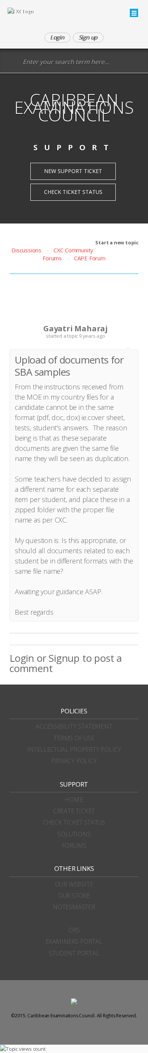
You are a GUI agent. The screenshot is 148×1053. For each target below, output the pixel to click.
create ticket (74, 810)
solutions (73, 834)
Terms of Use (74, 738)
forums (74, 845)
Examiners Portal (74, 941)
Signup (64, 658)
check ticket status (74, 822)
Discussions (26, 250)
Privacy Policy (73, 760)
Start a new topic (117, 242)
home (74, 799)
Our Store (74, 895)
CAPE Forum (89, 258)
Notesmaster (74, 906)
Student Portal (74, 953)
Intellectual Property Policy (74, 749)
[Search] (13, 62)
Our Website (74, 884)
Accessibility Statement (74, 726)
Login (21, 658)
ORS (74, 930)
